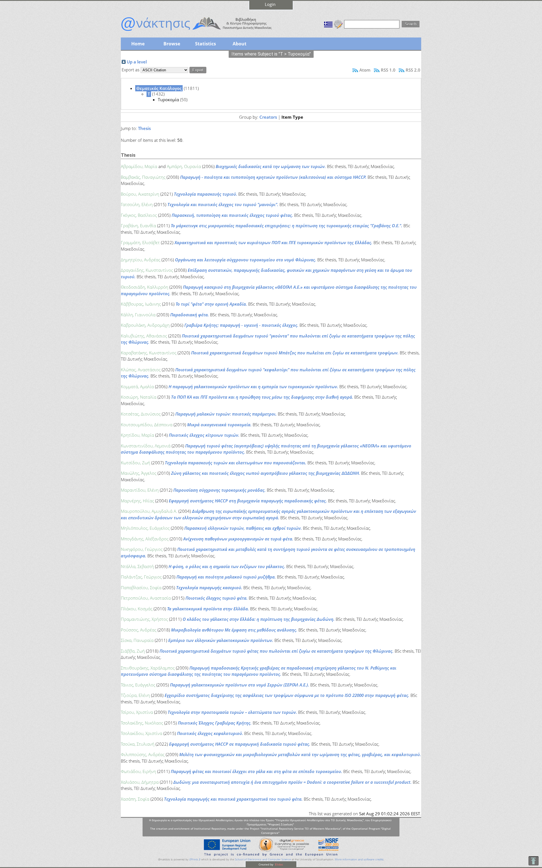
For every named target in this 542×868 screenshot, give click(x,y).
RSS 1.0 (388, 70)
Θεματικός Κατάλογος (159, 88)
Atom (364, 70)
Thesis (144, 128)
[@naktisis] (205, 31)
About (239, 44)
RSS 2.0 (413, 70)
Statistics (205, 44)
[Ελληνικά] (328, 23)
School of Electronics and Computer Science (263, 859)
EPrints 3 (194, 859)
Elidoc (278, 864)
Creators (268, 117)
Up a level (137, 62)
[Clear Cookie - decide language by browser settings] (338, 23)
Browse (171, 44)
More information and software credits (359, 859)
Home (138, 44)
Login (270, 4)
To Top (533, 861)
